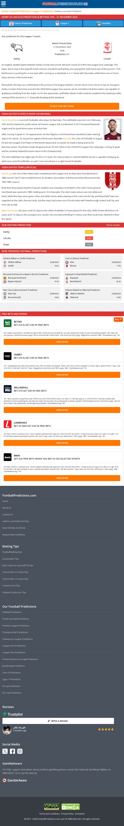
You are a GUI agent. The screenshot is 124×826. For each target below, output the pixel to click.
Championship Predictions (15, 632)
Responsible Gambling (13, 534)
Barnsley (67, 138)
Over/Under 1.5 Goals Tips (15, 578)
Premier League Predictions (15, 625)
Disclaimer (80, 813)
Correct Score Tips (11, 585)
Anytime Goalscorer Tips (14, 592)
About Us (6, 507)
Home (5, 11)
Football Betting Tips (12, 552)
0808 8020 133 (10, 773)
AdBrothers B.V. (75, 819)
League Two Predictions (14, 652)
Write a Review (59, 720)
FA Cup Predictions (11, 686)
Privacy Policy (67, 813)
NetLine (33, 773)
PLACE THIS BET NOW (62, 106)
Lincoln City (7, 173)
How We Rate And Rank (13, 527)
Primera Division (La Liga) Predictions (20, 659)
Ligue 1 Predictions (11, 679)
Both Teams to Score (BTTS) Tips (18, 565)
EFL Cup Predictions (11, 692)
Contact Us (7, 514)
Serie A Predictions (11, 672)
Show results (113, 225)
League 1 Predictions (42, 11)
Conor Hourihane (10, 120)
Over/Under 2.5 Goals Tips (15, 572)
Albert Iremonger (10, 210)
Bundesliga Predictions (13, 665)
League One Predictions (14, 645)
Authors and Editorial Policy (15, 521)
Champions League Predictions (17, 639)
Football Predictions (20, 11)
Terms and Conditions (49, 813)
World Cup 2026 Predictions (15, 618)
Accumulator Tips (10, 558)
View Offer (62, 341)
